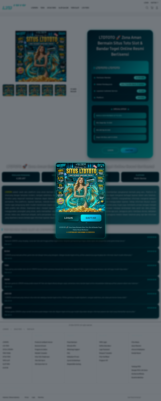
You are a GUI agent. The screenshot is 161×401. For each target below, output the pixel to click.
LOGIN (68, 218)
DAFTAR (91, 218)
